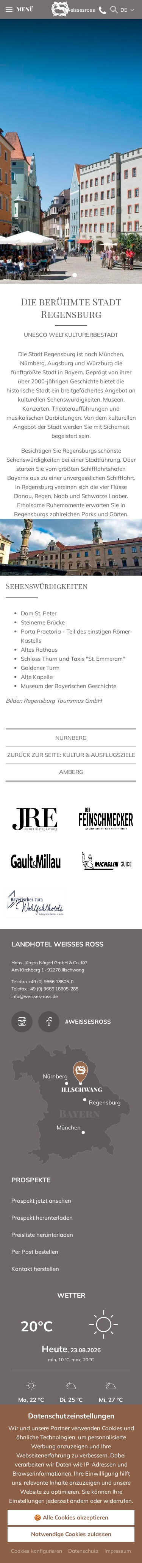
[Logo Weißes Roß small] (60, 8)
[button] (68, 275)
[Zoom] (71, 151)
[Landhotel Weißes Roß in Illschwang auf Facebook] (48, 1021)
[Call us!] (100, 9)
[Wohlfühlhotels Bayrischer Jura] (36, 901)
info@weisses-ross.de (34, 996)
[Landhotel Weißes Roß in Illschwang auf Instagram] (22, 1021)
